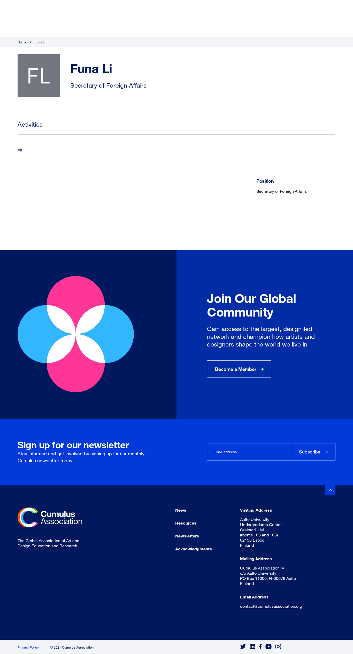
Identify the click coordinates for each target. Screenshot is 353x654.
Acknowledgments (193, 548)
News (180, 509)
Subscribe (309, 452)
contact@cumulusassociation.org (271, 606)
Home (22, 42)
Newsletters (187, 535)
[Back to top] (330, 490)
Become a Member (235, 369)
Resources (185, 522)
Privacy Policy (28, 647)
